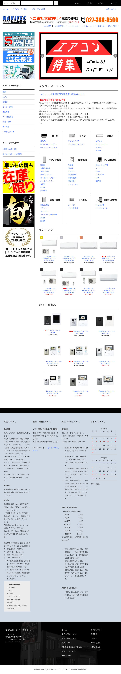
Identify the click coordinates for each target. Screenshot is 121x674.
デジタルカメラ (74, 141)
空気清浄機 (44, 205)
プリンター (100, 175)
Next (115, 56)
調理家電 (43, 191)
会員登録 (89, 3)
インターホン (73, 184)
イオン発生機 (73, 208)
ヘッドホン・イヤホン (48, 147)
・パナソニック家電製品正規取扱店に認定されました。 (62, 94)
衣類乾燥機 (72, 175)
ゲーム (98, 171)
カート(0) (113, 3)
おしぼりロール (101, 208)
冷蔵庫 (42, 165)
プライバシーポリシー (70, 651)
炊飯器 (42, 184)
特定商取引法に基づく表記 (72, 647)
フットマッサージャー (48, 214)
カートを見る (96, 643)
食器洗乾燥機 (45, 168)
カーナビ (71, 205)
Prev (42, 56)
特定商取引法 (60, 26)
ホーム (5, 9)
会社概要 (47, 26)
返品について (67, 643)
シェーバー (44, 211)
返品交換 (101, 26)
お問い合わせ (111, 9)
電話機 (98, 181)
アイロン (71, 171)
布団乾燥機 (72, 178)
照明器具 (71, 181)
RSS (63, 655)
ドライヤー (44, 208)
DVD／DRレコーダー (48, 144)
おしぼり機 (100, 205)
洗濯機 (70, 165)
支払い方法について (69, 634)
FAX (97, 178)
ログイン (101, 3)
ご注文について (88, 26)
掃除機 (70, 168)
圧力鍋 (42, 187)
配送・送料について (69, 638)
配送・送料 (112, 26)
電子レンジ (44, 171)
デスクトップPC (102, 165)
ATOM (68, 655)
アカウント (77, 3)
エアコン (99, 141)
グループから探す (38, 9)
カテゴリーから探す (20, 9)
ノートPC (99, 168)
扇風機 (98, 151)
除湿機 (42, 221)
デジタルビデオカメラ (76, 144)
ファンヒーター (101, 144)
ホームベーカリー (47, 181)
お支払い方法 (73, 26)
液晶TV (43, 141)
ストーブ (99, 147)
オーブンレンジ (46, 175)
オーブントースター (47, 178)
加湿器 (42, 218)
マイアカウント (96, 630)
